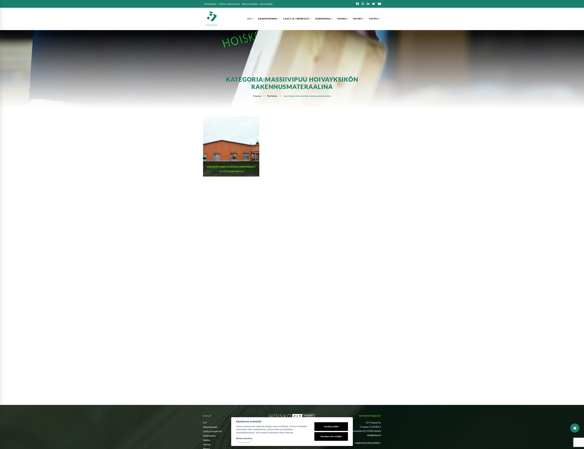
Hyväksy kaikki (331, 426)
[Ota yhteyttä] (574, 428)
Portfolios (272, 96)
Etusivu (257, 96)
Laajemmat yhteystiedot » (368, 442)
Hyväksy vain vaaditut (331, 436)
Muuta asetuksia (244, 438)
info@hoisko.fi (374, 435)
